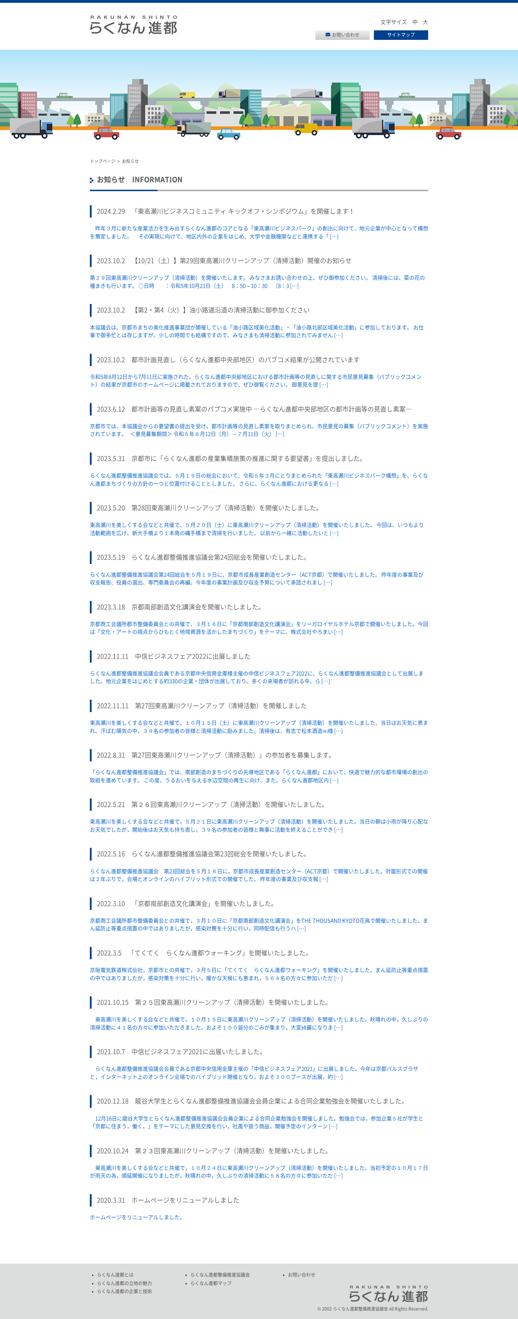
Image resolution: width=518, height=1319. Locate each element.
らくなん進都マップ (211, 1283)
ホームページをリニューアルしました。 (137, 1217)
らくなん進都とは (115, 1274)
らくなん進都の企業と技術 (124, 1291)
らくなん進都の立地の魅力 (124, 1283)
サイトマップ (401, 34)
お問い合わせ (345, 34)
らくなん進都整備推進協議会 (220, 1274)
